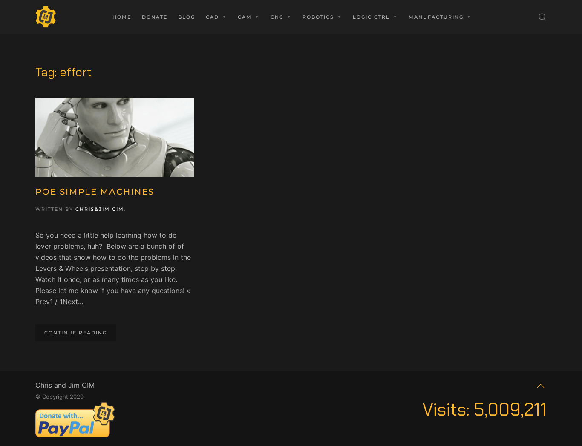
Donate (154, 17)
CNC (277, 17)
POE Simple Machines (94, 192)
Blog (186, 17)
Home (121, 17)
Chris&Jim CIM (99, 209)
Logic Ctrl (371, 17)
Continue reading (75, 333)
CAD (212, 17)
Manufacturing (436, 17)
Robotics (318, 17)
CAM (245, 17)
